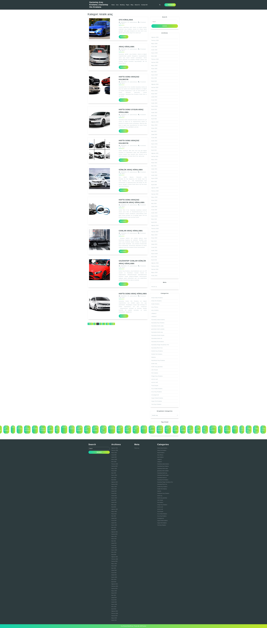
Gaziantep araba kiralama (158, 319)
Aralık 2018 (154, 250)
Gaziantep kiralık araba (157, 325)
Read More (124, 37)
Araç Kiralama (35, 427)
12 (107, 323)
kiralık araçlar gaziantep (227, 428)
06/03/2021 (123, 296)
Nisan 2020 (154, 200)
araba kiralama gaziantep (27, 428)
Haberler (153, 357)
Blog (132, 4)
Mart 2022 (154, 131)
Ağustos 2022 (154, 122)
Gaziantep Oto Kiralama (157, 341)
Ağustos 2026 (154, 37)
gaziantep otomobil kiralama (159, 428)
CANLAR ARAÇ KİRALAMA (131, 231)
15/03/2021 (123, 172)
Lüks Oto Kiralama (235, 427)
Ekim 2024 (154, 78)
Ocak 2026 (154, 46)
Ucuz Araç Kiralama (156, 391)
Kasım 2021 (154, 143)
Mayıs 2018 (154, 272)
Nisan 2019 (154, 238)
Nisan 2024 (154, 93)
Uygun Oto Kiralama (156, 401)
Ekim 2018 (154, 256)
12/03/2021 (123, 204)
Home (113, 4)
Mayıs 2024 (154, 90)
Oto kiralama (154, 373)
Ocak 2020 (154, 209)
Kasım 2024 (154, 74)
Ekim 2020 (154, 181)
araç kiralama (154, 310)
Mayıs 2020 (154, 197)
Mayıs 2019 (154, 234)
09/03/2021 (123, 265)
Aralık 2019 (154, 212)
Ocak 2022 (154, 137)
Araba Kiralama (155, 304)
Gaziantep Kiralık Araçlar (157, 335)
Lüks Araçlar (154, 369)
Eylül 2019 (154, 222)
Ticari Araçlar (154, 385)
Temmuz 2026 (155, 40)
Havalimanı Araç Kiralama (158, 360)
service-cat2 (154, 382)
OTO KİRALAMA (126, 20)
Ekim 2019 (154, 219)
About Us (137, 4)
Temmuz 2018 (155, 266)
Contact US (144, 4)
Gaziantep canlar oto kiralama (103, 429)
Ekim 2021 (154, 147)
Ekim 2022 (154, 115)
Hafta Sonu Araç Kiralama (205, 429)
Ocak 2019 (154, 247)
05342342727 (171, 4)
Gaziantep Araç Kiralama (157, 322)
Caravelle (64, 427)
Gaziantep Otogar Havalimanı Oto (160, 344)
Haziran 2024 (154, 87)
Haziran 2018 (154, 269)
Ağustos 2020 (154, 187)
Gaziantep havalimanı (111, 427)
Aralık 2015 (154, 275)
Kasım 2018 (154, 253)
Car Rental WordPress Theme (129, 626)
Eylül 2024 (154, 81)
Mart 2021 (154, 165)
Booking (122, 4)
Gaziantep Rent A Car (157, 347)
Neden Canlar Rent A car (241, 429)
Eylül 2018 (154, 259)
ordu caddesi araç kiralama (248, 429)
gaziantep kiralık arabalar (158, 329)
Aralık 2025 (154, 49)
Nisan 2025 (154, 68)
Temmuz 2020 (155, 190)
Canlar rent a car (57, 428)
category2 (154, 316)
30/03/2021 (123, 22)
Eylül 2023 (154, 109)
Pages (127, 4)
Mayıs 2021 (154, 159)
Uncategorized (155, 394)
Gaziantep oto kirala (143, 427)
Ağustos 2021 (154, 153)
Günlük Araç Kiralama (157, 351)
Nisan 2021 (154, 162)
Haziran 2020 (154, 194)
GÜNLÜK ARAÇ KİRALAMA (131, 170)
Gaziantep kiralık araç (157, 332)
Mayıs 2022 (154, 125)
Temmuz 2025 (155, 59)
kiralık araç (154, 363)
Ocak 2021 (154, 172)
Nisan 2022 (154, 128)
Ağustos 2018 (154, 263)
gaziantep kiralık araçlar (127, 428)
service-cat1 (154, 379)
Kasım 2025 (154, 53)
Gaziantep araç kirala (87, 428)
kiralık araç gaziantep (157, 366)
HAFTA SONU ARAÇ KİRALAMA (133, 294)
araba (12, 427)
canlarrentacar (133, 22)
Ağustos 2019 (154, 225)
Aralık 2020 (154, 175)
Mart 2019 (154, 241)
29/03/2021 (123, 49)
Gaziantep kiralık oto (156, 338)
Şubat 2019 (154, 244)
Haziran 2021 (154, 156)
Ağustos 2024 (154, 84)
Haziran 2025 (154, 62)
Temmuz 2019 (155, 228)
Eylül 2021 (154, 150)
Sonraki (112, 323)
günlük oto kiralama (183, 428)
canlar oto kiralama (50, 428)
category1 (154, 313)
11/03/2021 (123, 233)
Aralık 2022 (154, 112)
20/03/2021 (123, 114)
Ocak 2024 (154, 100)
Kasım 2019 (154, 216)
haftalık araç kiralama (197, 428)
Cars (117, 4)
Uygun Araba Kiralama (157, 398)
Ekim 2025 (154, 56)
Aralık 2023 (154, 103)
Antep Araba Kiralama (157, 297)
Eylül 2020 (154, 184)
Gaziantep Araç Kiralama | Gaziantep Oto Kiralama (98, 4)
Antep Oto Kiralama (156, 300)
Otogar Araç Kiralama (157, 376)
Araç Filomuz (154, 307)
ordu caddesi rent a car (263, 429)
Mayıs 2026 (154, 43)
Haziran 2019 (154, 231)
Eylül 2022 (154, 118)
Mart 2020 (154, 203)
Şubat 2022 (154, 134)
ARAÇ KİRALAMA (126, 47)
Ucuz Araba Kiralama (156, 388)
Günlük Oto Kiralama (156, 354)
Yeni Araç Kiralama (156, 404)
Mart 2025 (154, 71)
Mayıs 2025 (154, 65)
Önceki (90, 323)
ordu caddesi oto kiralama (256, 429)
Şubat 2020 (154, 206)
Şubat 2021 (154, 169)
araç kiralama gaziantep (42, 428)
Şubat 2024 (154, 96)
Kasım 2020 (154, 178)
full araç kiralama (71, 427)
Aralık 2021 (154, 140)
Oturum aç (154, 286)
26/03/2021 (123, 81)
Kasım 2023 (154, 106)
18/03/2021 (123, 145)
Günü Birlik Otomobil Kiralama (190, 429)
